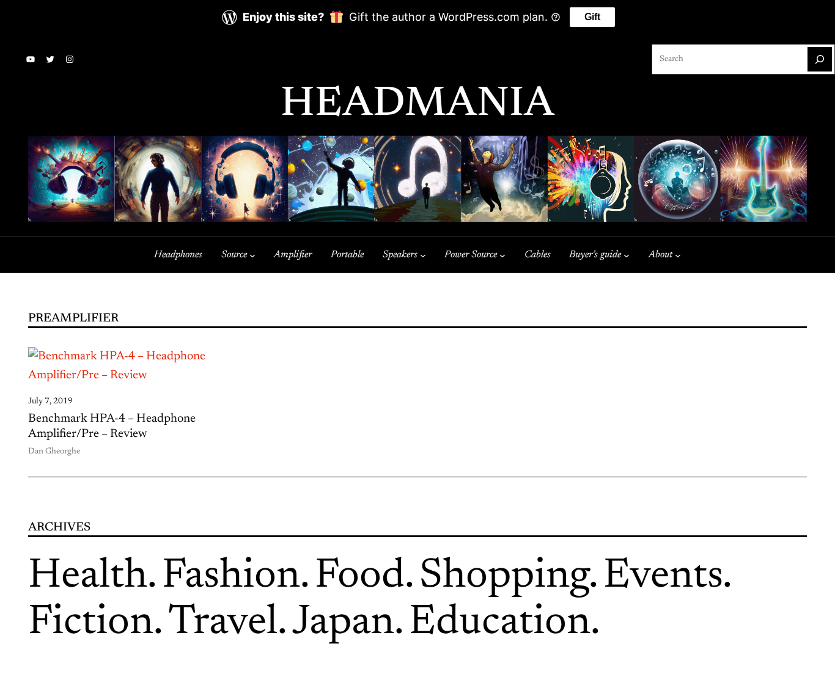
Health (87, 577)
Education (499, 623)
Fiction (90, 623)
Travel (223, 623)
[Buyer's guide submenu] (626, 255)
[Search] (819, 59)
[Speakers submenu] (423, 255)
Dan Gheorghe (54, 451)
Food (360, 577)
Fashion (231, 577)
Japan (343, 623)
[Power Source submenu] (502, 255)
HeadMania (417, 105)
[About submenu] (678, 255)
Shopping (504, 577)
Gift (592, 17)
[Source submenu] (252, 255)
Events (663, 577)
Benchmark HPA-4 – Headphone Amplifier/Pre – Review (112, 427)
